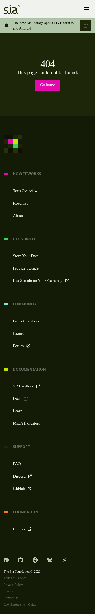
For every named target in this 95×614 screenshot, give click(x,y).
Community (25, 304)
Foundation (25, 512)
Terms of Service (16, 578)
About (18, 215)
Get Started (25, 239)
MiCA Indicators (27, 423)
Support (21, 446)
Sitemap (10, 591)
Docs (17, 398)
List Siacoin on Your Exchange (39, 280)
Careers (20, 529)
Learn (18, 410)
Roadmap (21, 203)
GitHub (19, 488)
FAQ (17, 463)
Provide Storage (27, 268)
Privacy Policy (14, 585)
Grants (19, 333)
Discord (20, 476)
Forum (18, 345)
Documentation (29, 369)
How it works (27, 173)
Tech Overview (26, 190)
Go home (47, 84)
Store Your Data (27, 255)
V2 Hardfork (24, 386)
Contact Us (12, 598)
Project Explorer (27, 321)
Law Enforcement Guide (21, 605)
